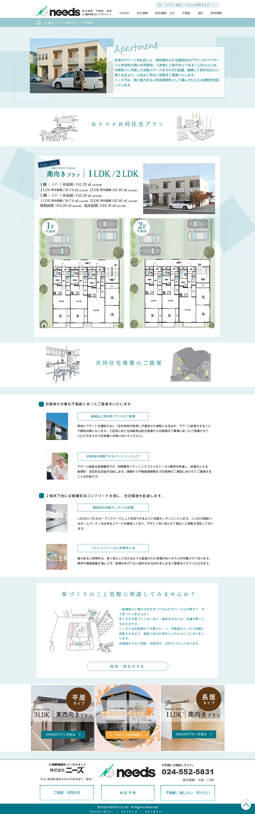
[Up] (246, 804)
